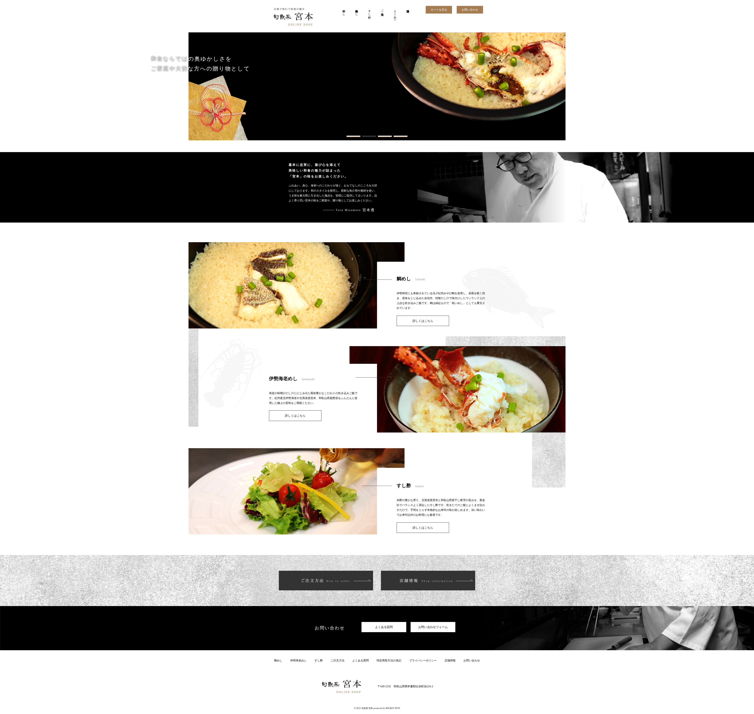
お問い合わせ (470, 9)
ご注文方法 (382, 9)
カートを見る (439, 9)
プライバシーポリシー (423, 660)
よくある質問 (394, 14)
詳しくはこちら (423, 320)
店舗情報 (407, 14)
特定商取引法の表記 (389, 660)
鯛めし (343, 11)
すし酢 (369, 11)
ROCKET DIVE (393, 708)
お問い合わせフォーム (433, 627)
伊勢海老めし (356, 11)
